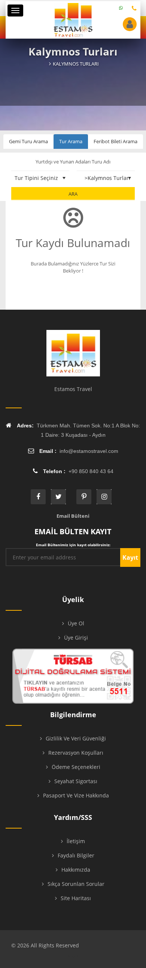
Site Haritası (76, 898)
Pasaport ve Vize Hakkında (76, 795)
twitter (58, 496)
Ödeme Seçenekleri (76, 766)
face (38, 496)
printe (83, 496)
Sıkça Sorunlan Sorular (76, 883)
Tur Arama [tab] (70, 141)
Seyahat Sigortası (75, 781)
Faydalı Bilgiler (76, 855)
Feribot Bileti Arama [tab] (115, 141)
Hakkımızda (75, 869)
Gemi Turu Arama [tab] (28, 141)
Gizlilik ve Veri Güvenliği (76, 738)
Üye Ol (76, 623)
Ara (73, 193)
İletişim (76, 841)
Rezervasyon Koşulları (75, 752)
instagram (104, 496)
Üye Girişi (76, 637)
